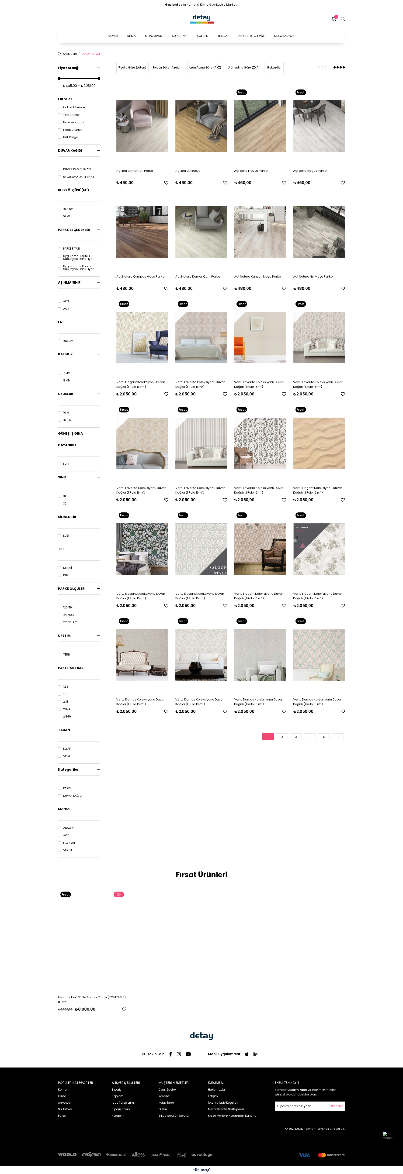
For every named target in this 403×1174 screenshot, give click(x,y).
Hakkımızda (216, 1090)
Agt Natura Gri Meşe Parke (313, 276)
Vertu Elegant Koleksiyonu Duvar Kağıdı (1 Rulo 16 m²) (140, 384)
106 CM (68, 341)
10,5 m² (68, 209)
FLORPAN (69, 842)
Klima (62, 1096)
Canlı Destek (167, 1090)
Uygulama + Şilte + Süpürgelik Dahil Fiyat (78, 257)
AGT (66, 835)
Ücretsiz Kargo (73, 122)
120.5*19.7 (70, 622)
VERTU (67, 850)
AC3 (66, 301)
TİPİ (61, 549)
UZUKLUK (65, 393)
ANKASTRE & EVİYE (251, 36)
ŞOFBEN (202, 36)
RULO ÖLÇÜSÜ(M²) (73, 190)
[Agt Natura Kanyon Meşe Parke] (260, 232)
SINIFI (62, 477)
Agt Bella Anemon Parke (134, 170)
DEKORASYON (284, 36)
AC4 (66, 308)
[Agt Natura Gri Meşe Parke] (319, 232)
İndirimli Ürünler (74, 107)
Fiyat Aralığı (69, 67)
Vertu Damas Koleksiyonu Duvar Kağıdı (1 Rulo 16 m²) (140, 701)
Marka (63, 809)
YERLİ (66, 654)
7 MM (66, 373)
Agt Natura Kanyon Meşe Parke (257, 276)
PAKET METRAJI (71, 668)
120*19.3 (68, 615)
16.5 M (67, 420)
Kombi (62, 1090)
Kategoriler (68, 769)
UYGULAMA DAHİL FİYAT (78, 176)
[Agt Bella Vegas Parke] (319, 126)
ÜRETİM (64, 635)
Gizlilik (163, 1109)
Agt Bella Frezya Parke (251, 170)
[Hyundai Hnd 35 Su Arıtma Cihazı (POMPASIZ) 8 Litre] (92, 940)
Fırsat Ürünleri (72, 129)
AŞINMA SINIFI (69, 282)
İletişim (213, 1096)
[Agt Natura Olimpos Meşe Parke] (142, 232)
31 (64, 496)
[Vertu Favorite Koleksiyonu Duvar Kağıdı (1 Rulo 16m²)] (201, 338)
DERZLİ (67, 567)
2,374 (66, 709)
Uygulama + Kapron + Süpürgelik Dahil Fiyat (79, 268)
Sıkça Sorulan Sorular (174, 1116)
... (310, 737)
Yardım (164, 1096)
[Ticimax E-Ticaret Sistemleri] (201, 1170)
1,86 (65, 694)
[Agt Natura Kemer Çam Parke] (201, 232)
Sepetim (117, 1096)
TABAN (64, 730)
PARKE (67, 788)
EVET (66, 464)
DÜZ (66, 575)
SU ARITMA (180, 36)
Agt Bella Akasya (188, 170)
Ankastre (64, 1103)
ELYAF (67, 748)
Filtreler (65, 99)
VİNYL (66, 756)
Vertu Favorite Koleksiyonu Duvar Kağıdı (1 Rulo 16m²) (200, 384)
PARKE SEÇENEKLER (74, 229)
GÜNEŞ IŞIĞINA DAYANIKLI (70, 439)
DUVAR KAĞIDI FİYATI (77, 169)
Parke (62, 1116)
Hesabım (118, 1116)
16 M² (66, 216)
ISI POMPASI (154, 36)
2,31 (65, 701)
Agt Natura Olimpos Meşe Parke (140, 276)
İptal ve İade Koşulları (223, 1103)
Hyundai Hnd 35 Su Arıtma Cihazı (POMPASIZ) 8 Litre (92, 999)
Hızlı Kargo (70, 137)
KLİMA (131, 36)
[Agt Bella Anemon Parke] (142, 126)
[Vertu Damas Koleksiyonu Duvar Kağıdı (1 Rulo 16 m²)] (142, 655)
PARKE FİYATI (71, 248)
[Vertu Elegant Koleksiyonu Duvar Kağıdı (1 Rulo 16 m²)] (142, 338)
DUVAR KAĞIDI (70, 150)
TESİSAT (223, 36)
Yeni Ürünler (71, 114)
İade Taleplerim (123, 1103)
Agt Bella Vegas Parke (310, 170)
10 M (66, 412)
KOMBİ (113, 36)
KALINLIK (65, 354)
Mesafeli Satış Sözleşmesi (226, 1109)
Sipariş (116, 1090)
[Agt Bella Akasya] (201, 126)
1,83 (65, 686)
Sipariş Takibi (121, 1109)
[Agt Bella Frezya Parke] (260, 126)
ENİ (60, 322)
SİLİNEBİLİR (67, 517)
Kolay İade (166, 1103)
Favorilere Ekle (166, 183)
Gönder (337, 1106)
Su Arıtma (65, 1109)
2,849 (67, 716)
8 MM (66, 380)
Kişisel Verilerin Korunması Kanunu (232, 1116)
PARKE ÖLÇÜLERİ (71, 588)
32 (64, 503)
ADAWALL (69, 828)
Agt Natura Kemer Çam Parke (197, 276)
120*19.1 (68, 607)
